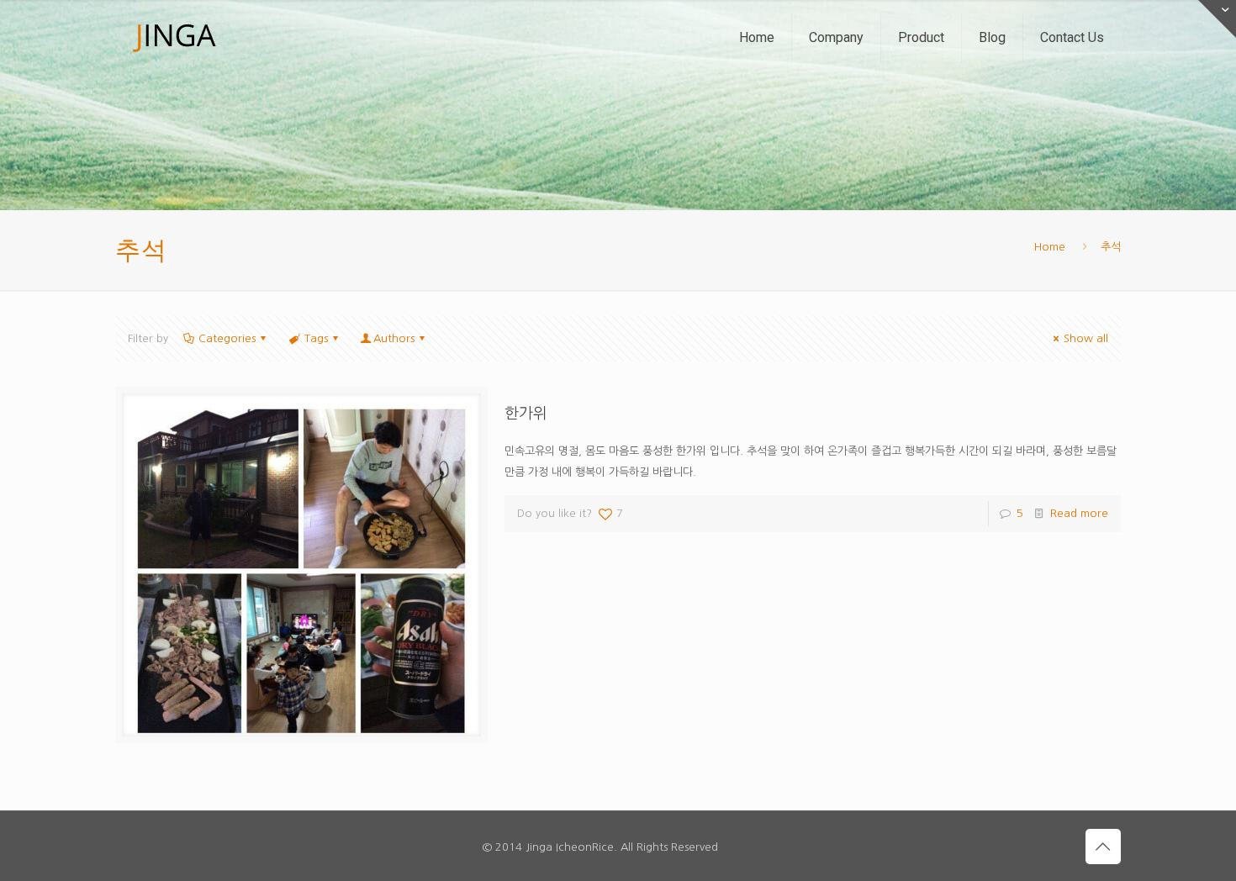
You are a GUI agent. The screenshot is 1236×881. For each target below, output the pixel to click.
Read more (1079, 513)
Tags (316, 338)
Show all (1086, 338)
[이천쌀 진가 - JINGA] (174, 38)
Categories (227, 338)
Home (1049, 246)
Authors (394, 338)
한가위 (525, 413)
